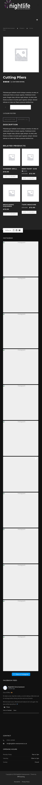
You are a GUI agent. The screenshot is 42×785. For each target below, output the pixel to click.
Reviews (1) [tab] (23, 119)
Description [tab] (10, 119)
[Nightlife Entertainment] (17, 5)
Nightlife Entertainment (16, 687)
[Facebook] (13, 230)
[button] (20, 259)
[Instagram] (16, 230)
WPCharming (21, 777)
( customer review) (17, 82)
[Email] (19, 230)
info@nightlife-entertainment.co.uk (17, 743)
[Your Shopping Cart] (37, 20)
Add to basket (20, 107)
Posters (13, 113)
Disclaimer (17, 781)
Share (14, 710)
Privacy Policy (26, 781)
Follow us (8, 230)
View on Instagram (22, 674)
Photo (8, 707)
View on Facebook (7, 710)
